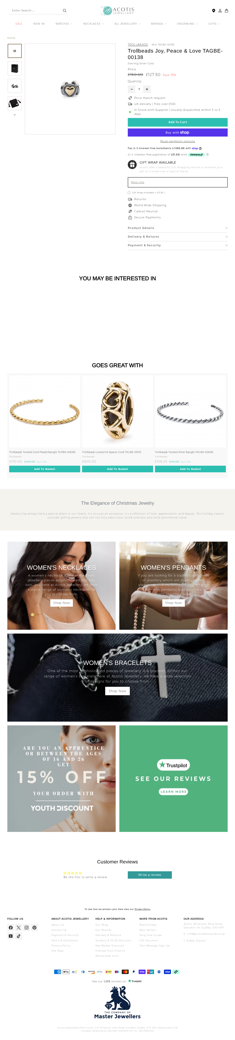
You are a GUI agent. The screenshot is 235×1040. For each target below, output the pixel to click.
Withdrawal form (107, 955)
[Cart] (226, 11)
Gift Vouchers (149, 940)
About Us (57, 924)
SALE (18, 23)
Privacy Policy (142, 909)
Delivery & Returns (143, 236)
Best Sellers (148, 929)
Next (230, 425)
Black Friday (148, 924)
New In (39, 23)
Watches (63, 23)
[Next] (14, 114)
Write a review (149, 875)
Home (11, 37)
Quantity (135, 81)
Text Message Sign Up (155, 945)
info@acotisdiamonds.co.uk (206, 933)
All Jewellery (126, 23)
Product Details (141, 228)
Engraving (186, 23)
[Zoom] (70, 89)
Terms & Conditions (64, 940)
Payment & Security (144, 245)
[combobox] (32, 10)
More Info (137, 182)
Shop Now (61, 603)
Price (132, 69)
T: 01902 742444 (195, 940)
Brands (157, 23)
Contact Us (59, 929)
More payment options (177, 141)
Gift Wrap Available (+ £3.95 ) (148, 192)
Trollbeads (138, 44)
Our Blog (101, 924)
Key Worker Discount (109, 945)
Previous (4, 425)
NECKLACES (92, 23)
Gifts (213, 23)
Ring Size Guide (151, 935)
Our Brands (103, 929)
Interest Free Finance (110, 950)
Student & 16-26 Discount (113, 940)
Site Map (57, 950)
